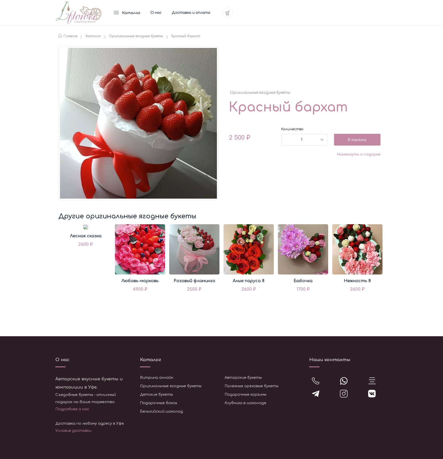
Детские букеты (156, 394)
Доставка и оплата (191, 13)
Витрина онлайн (156, 378)
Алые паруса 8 (249, 281)
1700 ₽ (303, 289)
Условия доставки (73, 431)
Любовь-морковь (140, 281)
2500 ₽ (194, 289)
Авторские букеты (243, 378)
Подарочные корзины (245, 394)
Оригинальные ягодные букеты (136, 36)
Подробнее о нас (72, 409)
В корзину (357, 140)
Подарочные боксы (158, 403)
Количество (292, 129)
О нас (156, 13)
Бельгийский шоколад (161, 411)
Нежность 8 (357, 281)
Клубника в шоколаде (245, 403)
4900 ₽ (140, 289)
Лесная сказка (86, 236)
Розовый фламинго (194, 281)
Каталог (93, 36)
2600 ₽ (85, 244)
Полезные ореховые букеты (251, 386)
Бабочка (303, 281)
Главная (70, 36)
